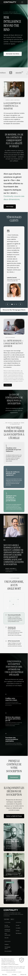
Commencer (13, 794)
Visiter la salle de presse (14, 833)
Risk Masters (18, 952)
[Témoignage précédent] (7, 311)
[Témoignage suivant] (20, 311)
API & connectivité (7, 953)
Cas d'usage (9, 212)
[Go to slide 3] (16, 311)
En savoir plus (8, 392)
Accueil (17, 944)
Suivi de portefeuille (7, 945)
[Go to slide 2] (14, 311)
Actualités (17, 946)
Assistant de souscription (7, 949)
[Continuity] (11, 929)
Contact (17, 949)
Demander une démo (12, 55)
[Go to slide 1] (11, 311)
